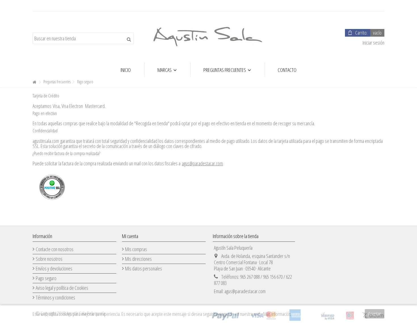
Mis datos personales (143, 268)
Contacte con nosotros (54, 249)
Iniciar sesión (373, 42)
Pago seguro (46, 278)
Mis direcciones (138, 259)
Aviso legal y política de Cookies (62, 288)
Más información (277, 314)
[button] (166, 70)
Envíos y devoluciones (54, 268)
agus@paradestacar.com (202, 163)
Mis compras (136, 249)
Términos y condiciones (55, 297)
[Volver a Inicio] (34, 82)
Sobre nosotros (49, 259)
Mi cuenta (130, 236)
